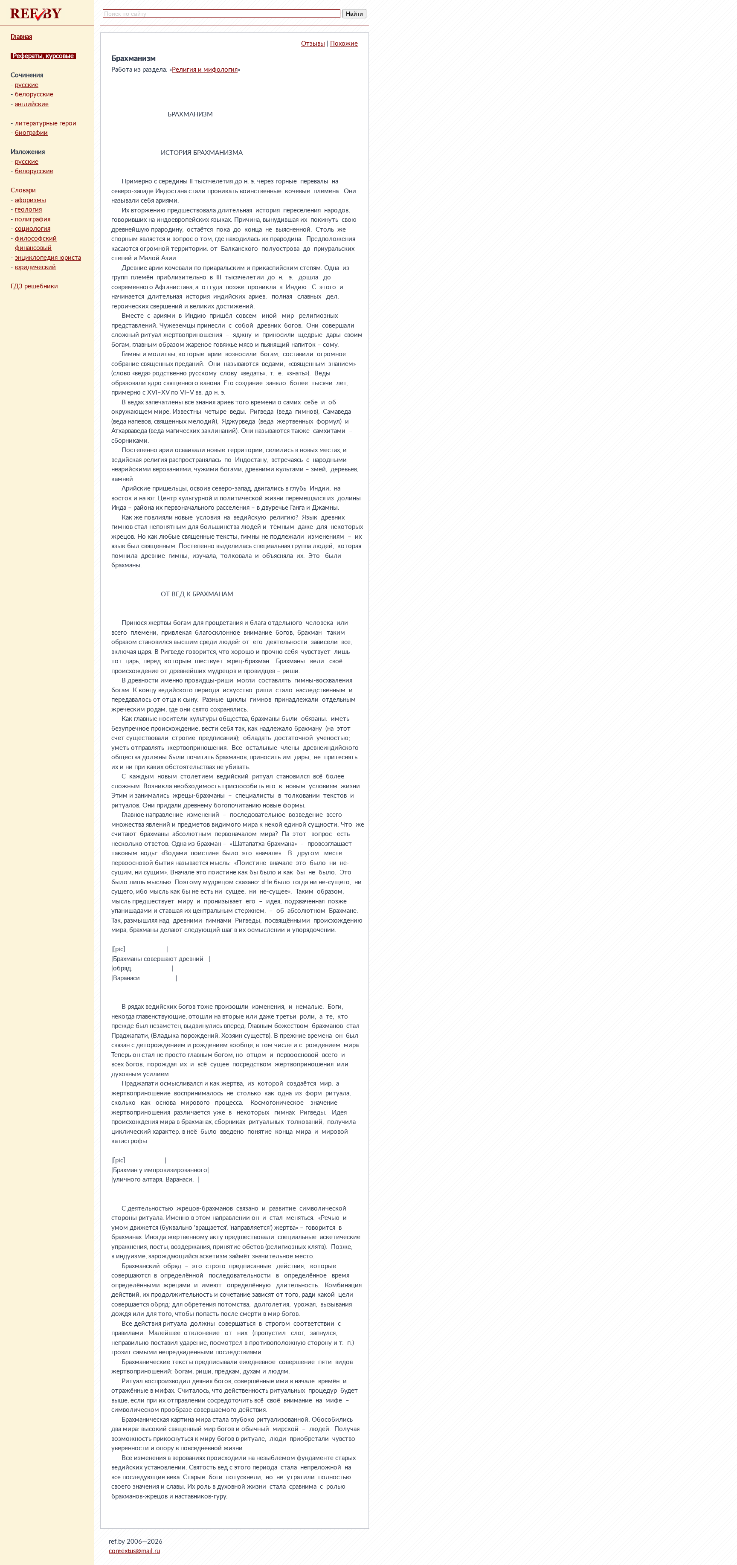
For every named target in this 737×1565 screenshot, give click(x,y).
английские (32, 104)
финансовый (33, 248)
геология (28, 209)
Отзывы (313, 44)
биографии (31, 133)
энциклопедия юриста (48, 258)
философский (36, 238)
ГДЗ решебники (34, 286)
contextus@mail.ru (134, 1551)
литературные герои (45, 123)
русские (26, 85)
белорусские (34, 94)
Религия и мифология (205, 70)
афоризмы (30, 200)
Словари (23, 190)
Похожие (344, 44)
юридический (35, 267)
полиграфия (32, 219)
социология (32, 229)
